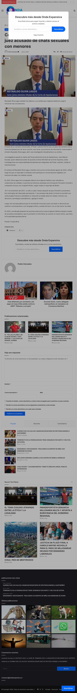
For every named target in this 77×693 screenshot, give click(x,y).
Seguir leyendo (38, 35)
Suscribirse (58, 29)
